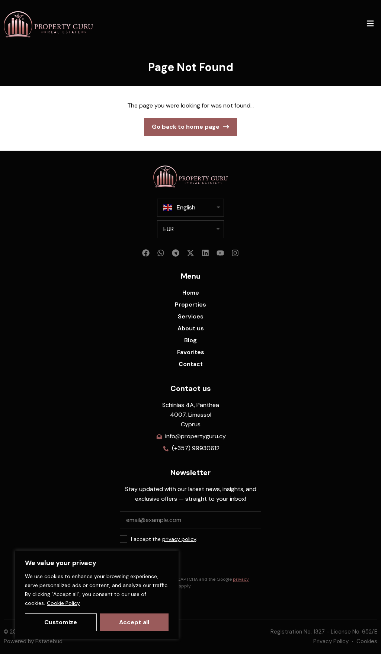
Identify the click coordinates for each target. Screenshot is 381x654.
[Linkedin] (205, 253)
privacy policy (179, 539)
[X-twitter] (190, 253)
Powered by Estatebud (33, 641)
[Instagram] (235, 253)
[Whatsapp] (160, 253)
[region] (97, 595)
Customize (60, 622)
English (186, 207)
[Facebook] (146, 253)
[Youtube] (220, 253)
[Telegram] (175, 253)
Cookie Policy (63, 603)
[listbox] (190, 229)
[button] (370, 24)
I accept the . (164, 539)
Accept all (134, 622)
